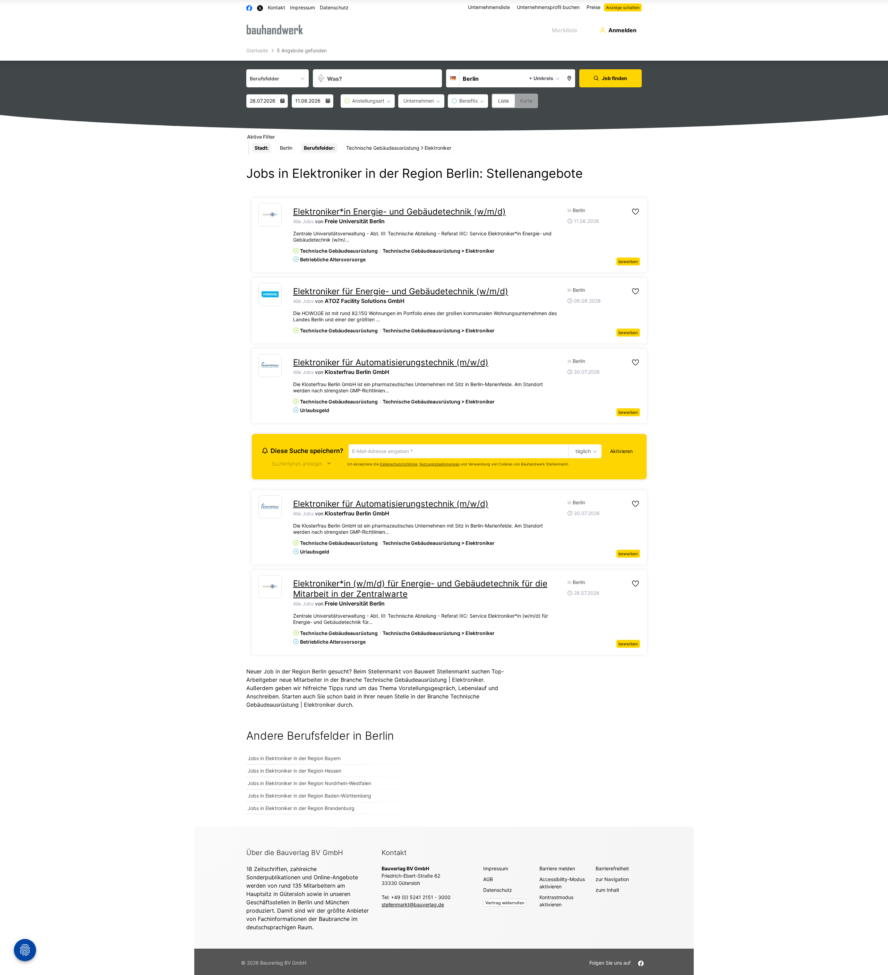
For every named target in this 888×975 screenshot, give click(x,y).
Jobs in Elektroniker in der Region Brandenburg (301, 809)
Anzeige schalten (623, 7)
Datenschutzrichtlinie (398, 465)
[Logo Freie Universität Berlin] (270, 214)
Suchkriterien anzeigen (297, 465)
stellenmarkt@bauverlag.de (413, 905)
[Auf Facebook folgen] (641, 964)
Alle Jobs (303, 221)
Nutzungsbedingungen (439, 465)
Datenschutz (334, 7)
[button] (569, 78)
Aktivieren (621, 451)
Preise (593, 7)
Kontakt (276, 7)
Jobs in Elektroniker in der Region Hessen (294, 772)
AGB (488, 880)
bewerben (628, 261)
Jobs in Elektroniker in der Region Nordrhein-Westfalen (309, 784)
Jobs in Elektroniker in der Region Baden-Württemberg (309, 797)
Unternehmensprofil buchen (548, 7)
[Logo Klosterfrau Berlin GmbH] (270, 365)
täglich (582, 451)
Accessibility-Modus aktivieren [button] (562, 883)
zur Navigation (612, 880)
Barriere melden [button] (557, 869)
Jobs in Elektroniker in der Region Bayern (294, 759)
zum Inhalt (607, 891)
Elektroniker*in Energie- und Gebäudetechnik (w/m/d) (399, 212)
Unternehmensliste (489, 7)
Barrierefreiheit (612, 869)
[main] (444, 436)
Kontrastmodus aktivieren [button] (556, 901)
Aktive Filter (261, 137)
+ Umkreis (541, 78)
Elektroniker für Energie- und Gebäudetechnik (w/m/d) (400, 291)
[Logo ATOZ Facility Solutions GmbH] (270, 294)
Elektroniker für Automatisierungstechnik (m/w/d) (390, 362)
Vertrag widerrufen (504, 903)
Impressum (302, 7)
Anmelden (622, 30)
